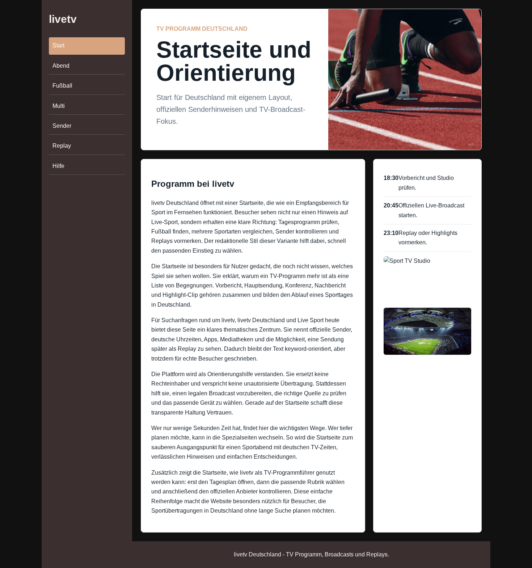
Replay (61, 146)
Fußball (62, 86)
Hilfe (58, 166)
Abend (60, 66)
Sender (61, 126)
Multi (58, 106)
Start (58, 46)
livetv (63, 19)
